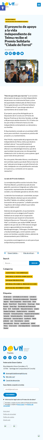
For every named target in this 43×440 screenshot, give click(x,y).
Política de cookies (8, 417)
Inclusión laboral (29, 316)
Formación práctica (17, 314)
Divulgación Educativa (14, 280)
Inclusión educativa (16, 316)
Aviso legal (6, 411)
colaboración (7, 299)
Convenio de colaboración (21, 299)
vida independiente (24, 326)
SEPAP (33, 323)
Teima (6, 326)
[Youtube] (25, 357)
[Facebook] (20, 357)
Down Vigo (13, 306)
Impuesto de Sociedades (32, 314)
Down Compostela (15, 301)
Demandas (33, 299)
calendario (33, 297)
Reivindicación (8, 323)
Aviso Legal (20, 404)
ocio (11, 321)
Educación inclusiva (27, 309)
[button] (39, 5)
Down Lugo (31, 304)
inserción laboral (18, 318)
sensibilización (25, 323)
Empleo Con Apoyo (9, 311)
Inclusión (6, 316)
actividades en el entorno (20, 297)
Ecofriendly (15, 309)
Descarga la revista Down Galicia (19, 276)
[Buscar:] (16, 263)
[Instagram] (10, 357)
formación (7, 314)
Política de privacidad (9, 414)
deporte (6, 301)
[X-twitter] (5, 357)
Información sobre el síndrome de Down (21, 284)
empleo (36, 309)
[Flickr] (15, 357)
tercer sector (13, 326)
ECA (9, 309)
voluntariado (35, 326)
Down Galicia (22, 304)
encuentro (31, 311)
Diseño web (6, 420)
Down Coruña (27, 301)
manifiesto (27, 318)
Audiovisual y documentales (17, 273)
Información (7, 318)
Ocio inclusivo (19, 321)
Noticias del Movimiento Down (17, 21)
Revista (16, 323)
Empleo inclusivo (22, 311)
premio (27, 321)
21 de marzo (7, 297)
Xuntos (6, 328)
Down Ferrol (10, 19)
